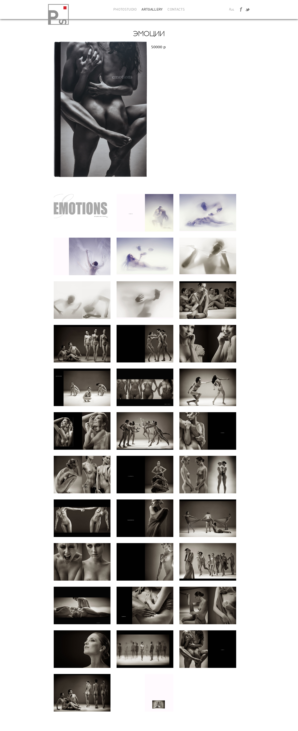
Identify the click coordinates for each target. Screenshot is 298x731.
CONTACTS (175, 9)
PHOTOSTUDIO (125, 9)
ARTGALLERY (152, 9)
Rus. (231, 9)
